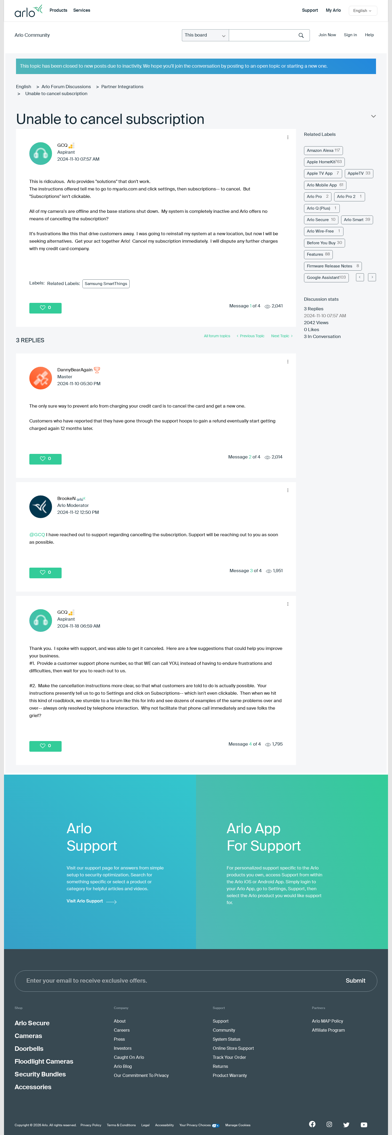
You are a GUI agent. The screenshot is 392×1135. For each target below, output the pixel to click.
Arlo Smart (353, 220)
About (120, 1021)
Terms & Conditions (121, 1125)
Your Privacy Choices (195, 1125)
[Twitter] (346, 1124)
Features (315, 255)
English (23, 87)
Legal (145, 1125)
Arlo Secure (318, 220)
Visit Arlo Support (85, 901)
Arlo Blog (123, 1067)
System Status (226, 1040)
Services (81, 11)
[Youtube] (364, 1124)
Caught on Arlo (129, 1058)
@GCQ (37, 534)
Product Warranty (230, 1076)
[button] (287, 137)
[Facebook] (312, 1124)
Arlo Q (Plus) (318, 208)
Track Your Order (229, 1058)
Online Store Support (233, 1049)
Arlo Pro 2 (346, 197)
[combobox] (269, 35)
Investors (122, 1049)
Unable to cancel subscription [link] (56, 94)
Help (369, 35)
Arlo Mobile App (322, 185)
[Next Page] (372, 277)
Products (58, 11)
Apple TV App (320, 174)
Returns (220, 1067)
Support (310, 11)
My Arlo (333, 11)
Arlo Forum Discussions (66, 87)
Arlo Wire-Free (320, 231)
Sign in (350, 35)
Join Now (327, 35)
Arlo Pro (314, 197)
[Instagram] (329, 1124)
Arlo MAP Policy (327, 1021)
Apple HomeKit (321, 162)
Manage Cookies (237, 1125)
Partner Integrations (122, 87)
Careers (122, 1030)
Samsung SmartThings (106, 284)
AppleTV (356, 174)
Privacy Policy (91, 1125)
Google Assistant (323, 278)
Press (119, 1040)
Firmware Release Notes (329, 266)
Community (224, 1030)
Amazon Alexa (320, 151)
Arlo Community (32, 35)
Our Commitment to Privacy (141, 1076)
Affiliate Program (328, 1030)
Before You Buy (321, 243)
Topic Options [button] (373, 117)
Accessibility (164, 1125)
